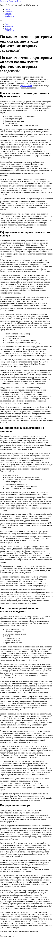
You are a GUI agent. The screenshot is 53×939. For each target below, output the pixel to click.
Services (8, 14)
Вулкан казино (26, 86)
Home (7, 9)
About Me (9, 11)
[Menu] (1, 20)
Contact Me (9, 16)
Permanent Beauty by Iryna (10, 1)
